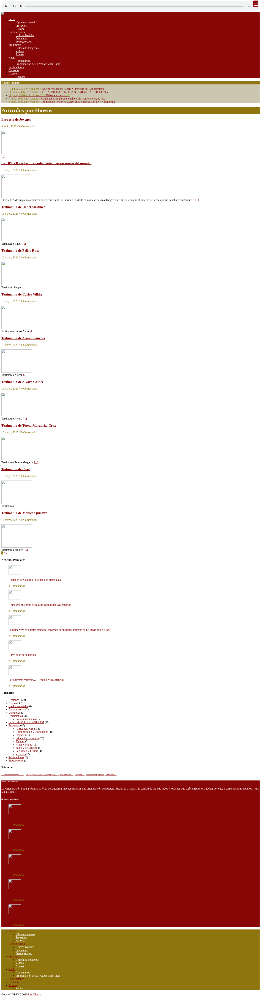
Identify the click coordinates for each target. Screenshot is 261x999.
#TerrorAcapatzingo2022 (13, 775)
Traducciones (16, 760)
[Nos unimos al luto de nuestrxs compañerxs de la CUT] (15, 862)
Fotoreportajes (24, 41)
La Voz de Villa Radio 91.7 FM (26, 722)
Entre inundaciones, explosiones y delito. (31, 818)
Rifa (100, 775)
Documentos (16, 715)
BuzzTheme (34, 994)
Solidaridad (111, 775)
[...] (3, 156)
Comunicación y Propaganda (32, 731)
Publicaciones (16, 67)
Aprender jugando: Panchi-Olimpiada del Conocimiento (57, 88)
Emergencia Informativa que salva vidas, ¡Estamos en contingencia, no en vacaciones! (57, 918)
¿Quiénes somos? (25, 22)
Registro (20, 76)
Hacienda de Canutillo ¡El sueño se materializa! (35, 579)
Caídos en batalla (18, 706)
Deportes (21, 734)
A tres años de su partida (22, 654)
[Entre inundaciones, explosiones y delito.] (15, 812)
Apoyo (30, 775)
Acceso (13, 73)
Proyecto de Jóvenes (16, 119)
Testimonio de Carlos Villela (21, 294)
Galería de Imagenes (27, 47)
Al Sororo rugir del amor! (23, 893)
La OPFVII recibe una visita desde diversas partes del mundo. (46, 163)
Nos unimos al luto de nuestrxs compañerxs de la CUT (39, 868)
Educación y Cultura (27, 738)
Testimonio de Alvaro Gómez (22, 382)
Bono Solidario (43, 775)
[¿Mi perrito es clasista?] (15, 837)
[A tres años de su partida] (15, 648)
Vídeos (20, 51)
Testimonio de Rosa (15, 469)
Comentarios (23, 60)
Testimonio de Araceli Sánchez (23, 338)
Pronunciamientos (26, 719)
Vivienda (21, 754)
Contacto (14, 70)
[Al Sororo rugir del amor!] (15, 887)
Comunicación (17, 32)
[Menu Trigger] (255, 4)
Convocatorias (17, 709)
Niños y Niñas (24, 744)
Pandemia (91, 775)
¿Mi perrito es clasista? (21, 843)
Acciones (14, 699)
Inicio (12, 19)
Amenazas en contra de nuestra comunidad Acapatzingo (40, 604)
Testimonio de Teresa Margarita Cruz (28, 425)
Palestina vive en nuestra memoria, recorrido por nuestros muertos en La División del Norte (60, 629)
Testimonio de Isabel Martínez (23, 207)
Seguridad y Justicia (27, 750)
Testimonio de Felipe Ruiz (20, 250)
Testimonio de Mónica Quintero (24, 513)
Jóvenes (20, 741)
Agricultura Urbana (26, 728)
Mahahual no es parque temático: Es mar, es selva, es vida (57, 98)
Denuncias (22, 38)
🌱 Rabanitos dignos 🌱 (39, 95)
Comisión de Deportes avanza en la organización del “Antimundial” (63, 101)
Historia (20, 28)
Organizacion (67, 775)
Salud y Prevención (26, 747)
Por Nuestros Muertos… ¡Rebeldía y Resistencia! (36, 679)
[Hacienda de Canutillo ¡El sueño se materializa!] (15, 573)
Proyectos (21, 25)
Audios (20, 54)
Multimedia (15, 44)
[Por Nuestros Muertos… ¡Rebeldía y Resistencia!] (15, 673)
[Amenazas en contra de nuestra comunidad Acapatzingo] (15, 598)
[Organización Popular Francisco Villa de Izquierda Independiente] (39, 13)
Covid (55, 775)
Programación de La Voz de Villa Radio (38, 63)
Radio (12, 57)
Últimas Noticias (25, 35)
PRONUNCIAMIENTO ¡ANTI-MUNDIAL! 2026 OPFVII (59, 91)
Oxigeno (80, 775)
